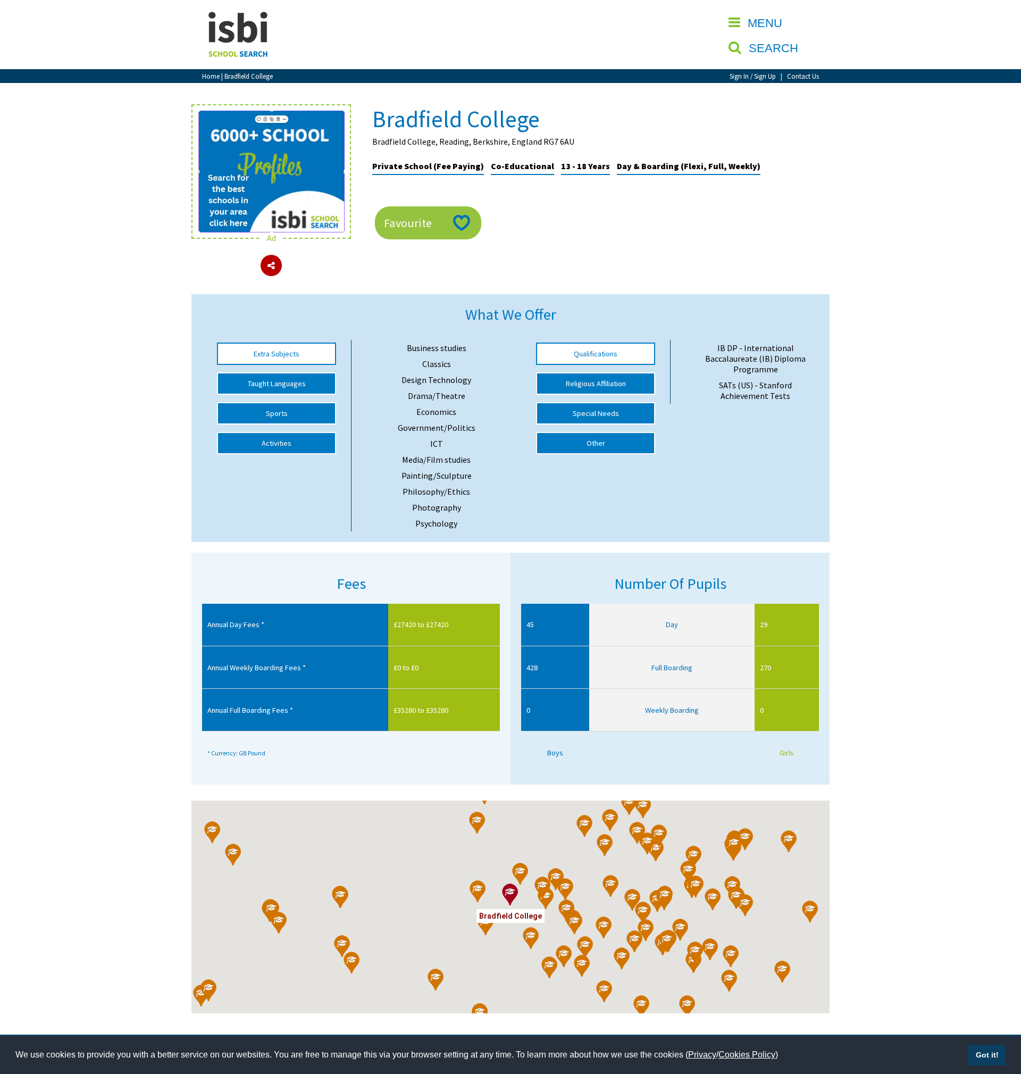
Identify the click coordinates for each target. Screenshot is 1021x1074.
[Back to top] (997, 1015)
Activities (276, 443)
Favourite (408, 222)
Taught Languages (277, 383)
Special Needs (596, 413)
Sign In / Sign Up (753, 76)
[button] (643, 807)
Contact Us (803, 76)
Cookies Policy (746, 1054)
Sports (277, 413)
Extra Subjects (276, 354)
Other (596, 443)
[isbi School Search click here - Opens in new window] (271, 116)
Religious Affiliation (596, 383)
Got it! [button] (987, 1055)
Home (211, 76)
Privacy (702, 1054)
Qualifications (595, 354)
